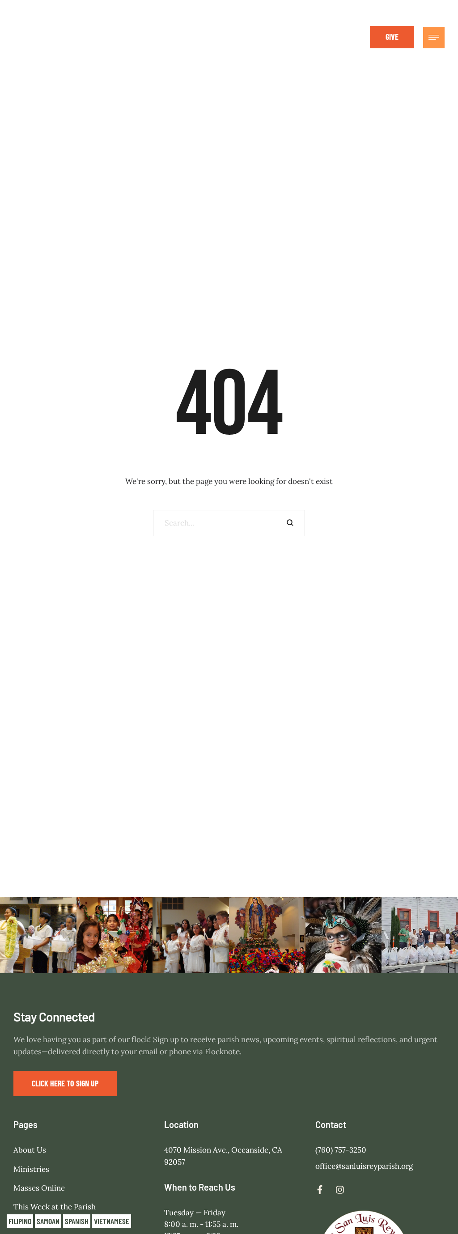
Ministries (31, 1169)
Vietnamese (111, 1221)
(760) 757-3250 (340, 1150)
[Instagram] (338, 37)
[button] (392, 37)
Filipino (19, 1221)
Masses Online (39, 1188)
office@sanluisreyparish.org (364, 1166)
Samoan (48, 1221)
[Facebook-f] (318, 37)
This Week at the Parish (54, 1207)
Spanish (77, 1221)
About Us (29, 1150)
